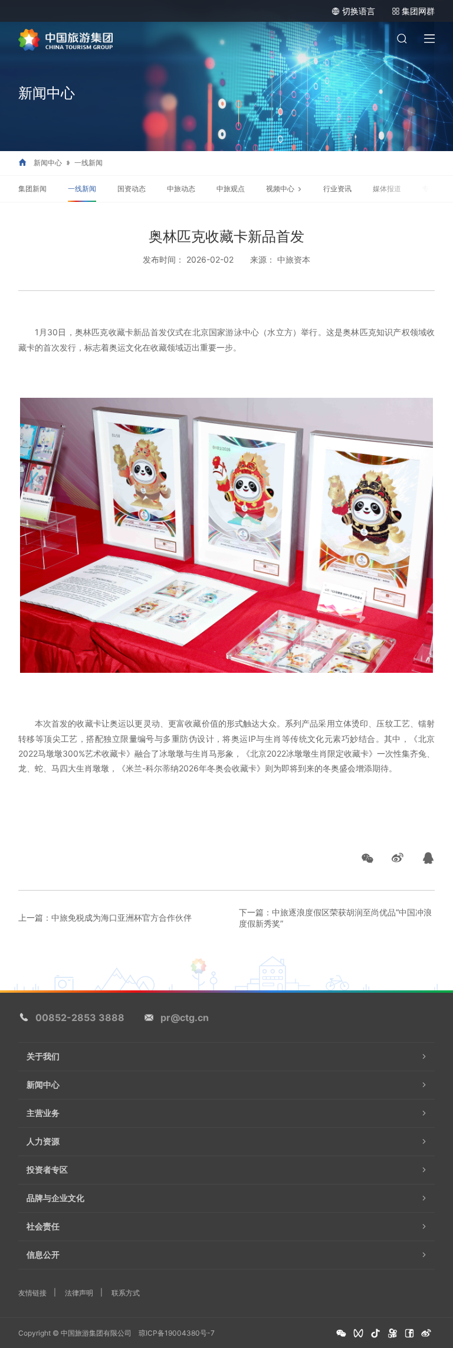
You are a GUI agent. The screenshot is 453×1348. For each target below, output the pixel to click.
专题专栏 (436, 188)
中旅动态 (181, 188)
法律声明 (79, 1292)
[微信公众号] (341, 1334)
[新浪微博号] (426, 1334)
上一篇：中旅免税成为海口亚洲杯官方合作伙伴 (105, 917)
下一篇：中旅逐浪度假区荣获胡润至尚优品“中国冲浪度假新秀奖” (335, 917)
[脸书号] (410, 1334)
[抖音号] (375, 1334)
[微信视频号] (358, 1334)
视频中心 (280, 188)
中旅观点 (230, 188)
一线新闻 (88, 162)
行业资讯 (337, 188)
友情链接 (32, 1292)
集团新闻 (32, 188)
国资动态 (131, 188)
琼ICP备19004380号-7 (177, 1333)
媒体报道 (387, 188)
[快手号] (393, 1334)
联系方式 (125, 1292)
